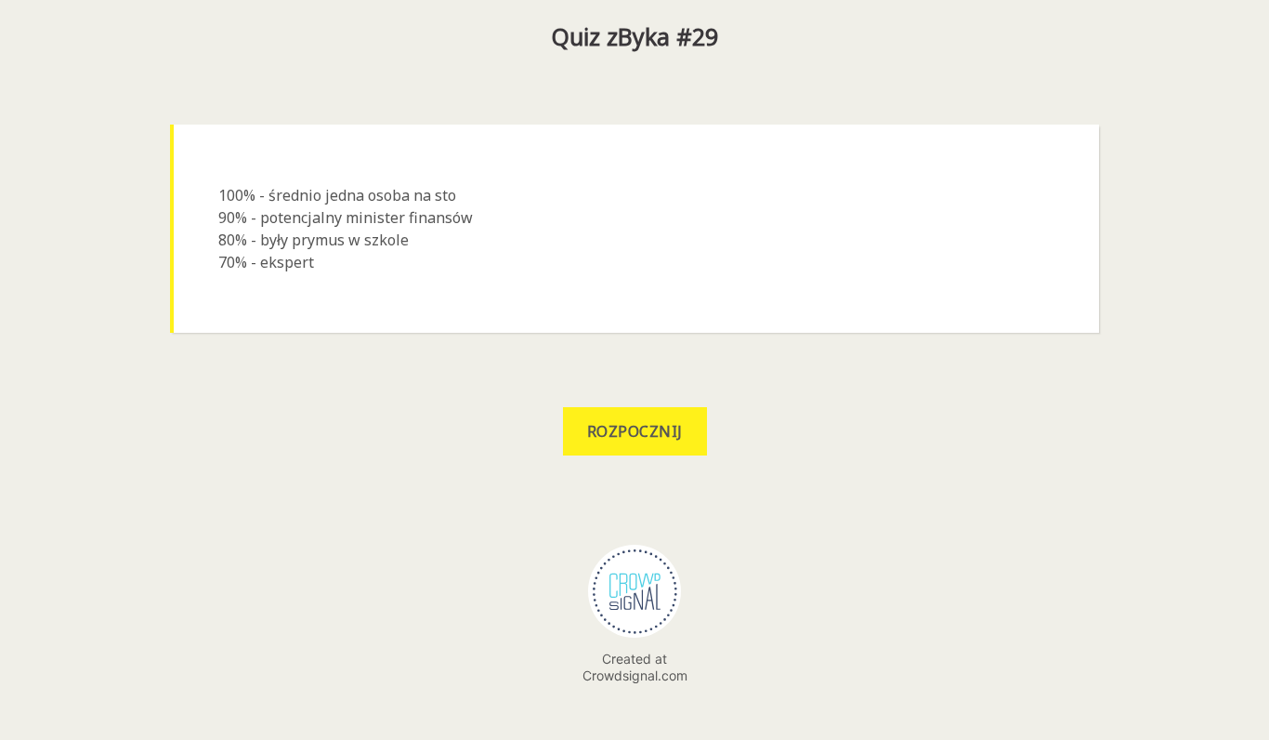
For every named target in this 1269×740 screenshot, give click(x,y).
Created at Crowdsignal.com (634, 667)
